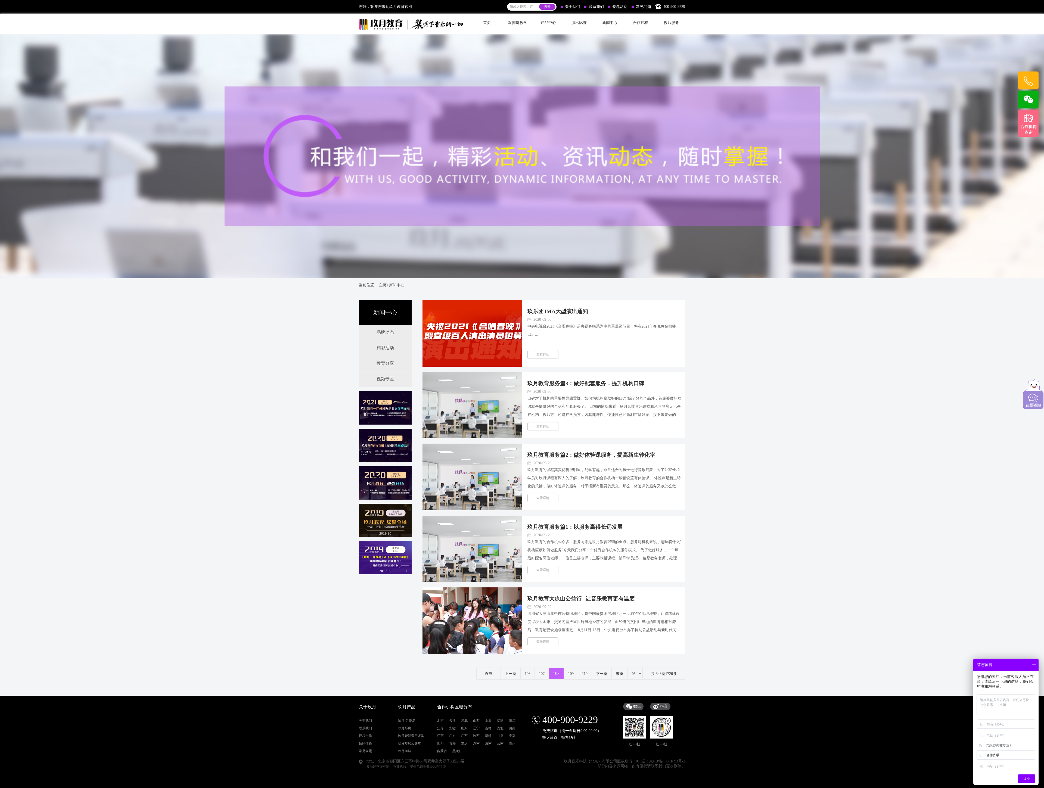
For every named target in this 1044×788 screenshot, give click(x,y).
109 (571, 674)
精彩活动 (385, 347)
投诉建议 (550, 738)
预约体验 (365, 743)
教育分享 (385, 363)
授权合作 (365, 736)
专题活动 (619, 7)
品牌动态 (385, 332)
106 (527, 674)
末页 (619, 674)
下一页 (601, 674)
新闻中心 (396, 285)
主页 (383, 285)
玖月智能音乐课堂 (411, 736)
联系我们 (596, 7)
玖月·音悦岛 (406, 720)
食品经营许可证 (377, 766)
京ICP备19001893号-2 (667, 761)
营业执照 (399, 766)
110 (585, 674)
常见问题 (643, 7)
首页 (487, 23)
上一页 (510, 674)
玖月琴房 (404, 728)
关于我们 (572, 7)
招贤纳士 (569, 738)
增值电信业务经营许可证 (428, 766)
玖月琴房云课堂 (409, 743)
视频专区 (385, 378)
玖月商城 (404, 751)
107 (542, 674)
